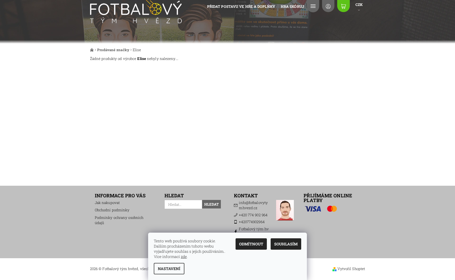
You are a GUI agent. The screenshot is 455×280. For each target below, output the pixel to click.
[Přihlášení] (328, 6)
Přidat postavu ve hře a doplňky (241, 6)
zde (184, 256)
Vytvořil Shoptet (351, 268)
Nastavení (169, 268)
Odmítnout (251, 243)
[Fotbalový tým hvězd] (136, 11)
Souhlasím (286, 243)
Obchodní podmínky (112, 210)
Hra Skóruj (292, 6)
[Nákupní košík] (343, 6)
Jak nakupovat (107, 202)
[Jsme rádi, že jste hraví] (92, 49)
